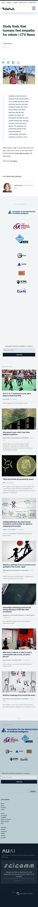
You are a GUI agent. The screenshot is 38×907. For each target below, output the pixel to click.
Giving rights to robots (22, 153)
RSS (2, 823)
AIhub (4, 529)
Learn (2, 809)
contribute (9, 2)
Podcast (3, 807)
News (2, 803)
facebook (4, 831)
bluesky (3, 835)
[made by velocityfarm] (22, 893)
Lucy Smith (6, 399)
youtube (3, 837)
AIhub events (32, 2)
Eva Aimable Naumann (17, 615)
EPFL (4, 482)
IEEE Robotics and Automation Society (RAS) (15, 438)
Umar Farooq (6, 660)
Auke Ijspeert (30, 615)
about (3, 2)
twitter (3, 833)
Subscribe (19, 354)
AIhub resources (23, 2)
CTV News (13, 161)
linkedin (3, 829)
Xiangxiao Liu (7, 615)
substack (3, 827)
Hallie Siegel (8, 43)
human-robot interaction (13, 176)
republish (15, 2)
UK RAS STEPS (17, 660)
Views (2, 805)
